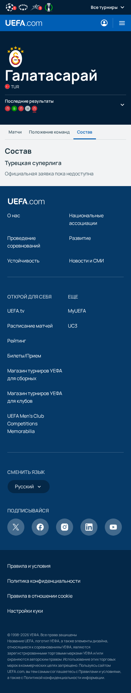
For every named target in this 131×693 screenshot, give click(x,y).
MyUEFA (77, 310)
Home (24, 23)
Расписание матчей (30, 325)
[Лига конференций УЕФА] (49, 6)
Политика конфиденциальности (43, 581)
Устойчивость (23, 260)
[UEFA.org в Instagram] (64, 533)
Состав (84, 132)
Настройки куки (25, 610)
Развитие (80, 238)
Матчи (15, 132)
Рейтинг (16, 340)
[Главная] (26, 201)
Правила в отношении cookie (40, 595)
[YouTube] (113, 533)
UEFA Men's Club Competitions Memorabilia (25, 424)
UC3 (72, 325)
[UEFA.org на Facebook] (40, 533)
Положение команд (49, 132)
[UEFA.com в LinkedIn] (88, 533)
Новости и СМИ (86, 260)
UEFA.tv (15, 310)
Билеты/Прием (24, 355)
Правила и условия (29, 566)
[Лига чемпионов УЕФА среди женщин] (23, 6)
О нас (13, 215)
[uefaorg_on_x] (15, 533)
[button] (119, 23)
